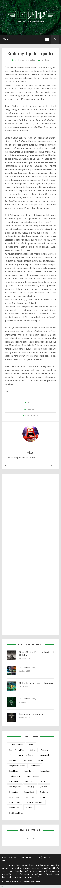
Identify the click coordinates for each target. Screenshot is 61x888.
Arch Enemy (14, 781)
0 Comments (31, 403)
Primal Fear (45, 771)
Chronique (31, 60)
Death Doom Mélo (16, 750)
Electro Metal (14, 807)
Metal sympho (15, 786)
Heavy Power (29, 771)
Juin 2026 (44, 786)
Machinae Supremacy (34, 802)
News (31, 744)
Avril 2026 (28, 760)
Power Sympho (33, 776)
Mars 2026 (29, 797)
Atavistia (44, 781)
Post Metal (44, 755)
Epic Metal (13, 771)
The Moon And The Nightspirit (21, 755)
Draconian (13, 792)
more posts (17, 457)
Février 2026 (14, 802)
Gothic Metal (29, 792)
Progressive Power (17, 765)
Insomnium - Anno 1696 (31, 714)
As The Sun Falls (16, 744)
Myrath (40, 760)
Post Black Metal (16, 813)
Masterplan (44, 792)
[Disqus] (30, 516)
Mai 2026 (44, 750)
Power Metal (14, 797)
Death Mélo (30, 781)
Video (32, 750)
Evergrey (30, 786)
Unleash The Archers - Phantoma (36, 682)
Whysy (46, 60)
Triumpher (35, 765)
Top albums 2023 (27, 698)
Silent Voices (22, 60)
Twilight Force (15, 776)
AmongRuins (45, 797)
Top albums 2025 (27, 667)
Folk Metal (13, 760)
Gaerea (29, 807)
